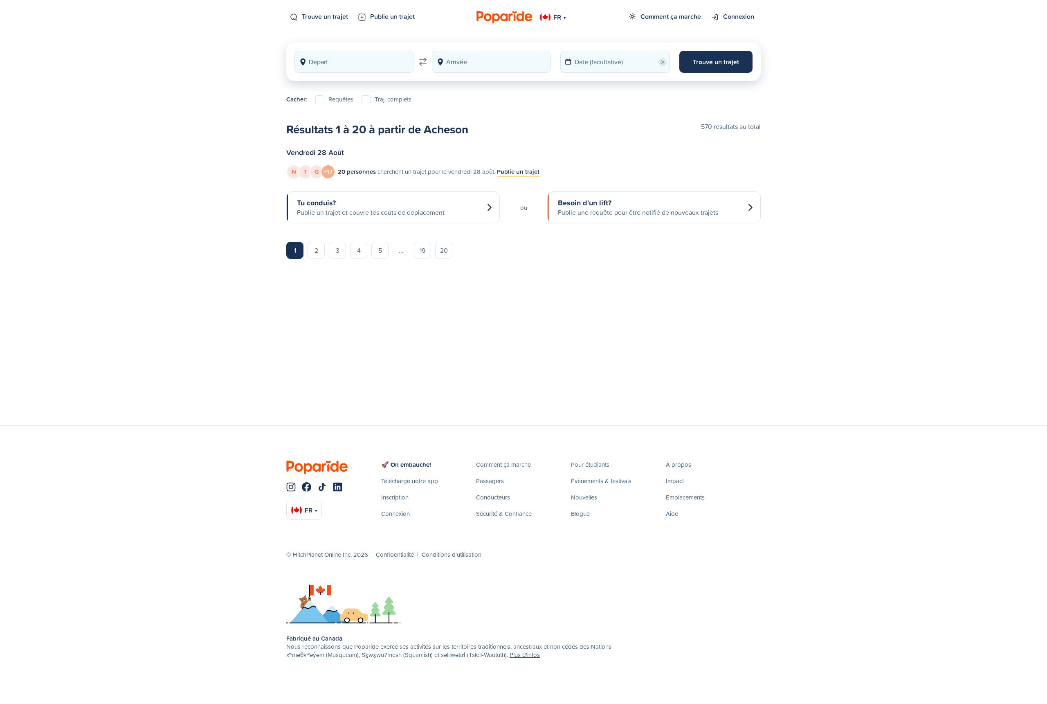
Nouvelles (584, 497)
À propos (678, 464)
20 (444, 250)
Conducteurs (493, 497)
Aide (672, 513)
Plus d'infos (525, 654)
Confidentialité (395, 554)
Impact (675, 481)
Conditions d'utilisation (451, 554)
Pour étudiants (590, 464)
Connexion (738, 16)
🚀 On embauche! (406, 464)
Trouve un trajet (325, 16)
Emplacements (685, 497)
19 (422, 250)
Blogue (580, 513)
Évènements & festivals (601, 481)
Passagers (490, 481)
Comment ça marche (670, 16)
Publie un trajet (392, 16)
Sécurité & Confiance (504, 513)
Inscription (395, 497)
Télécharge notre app (409, 481)
